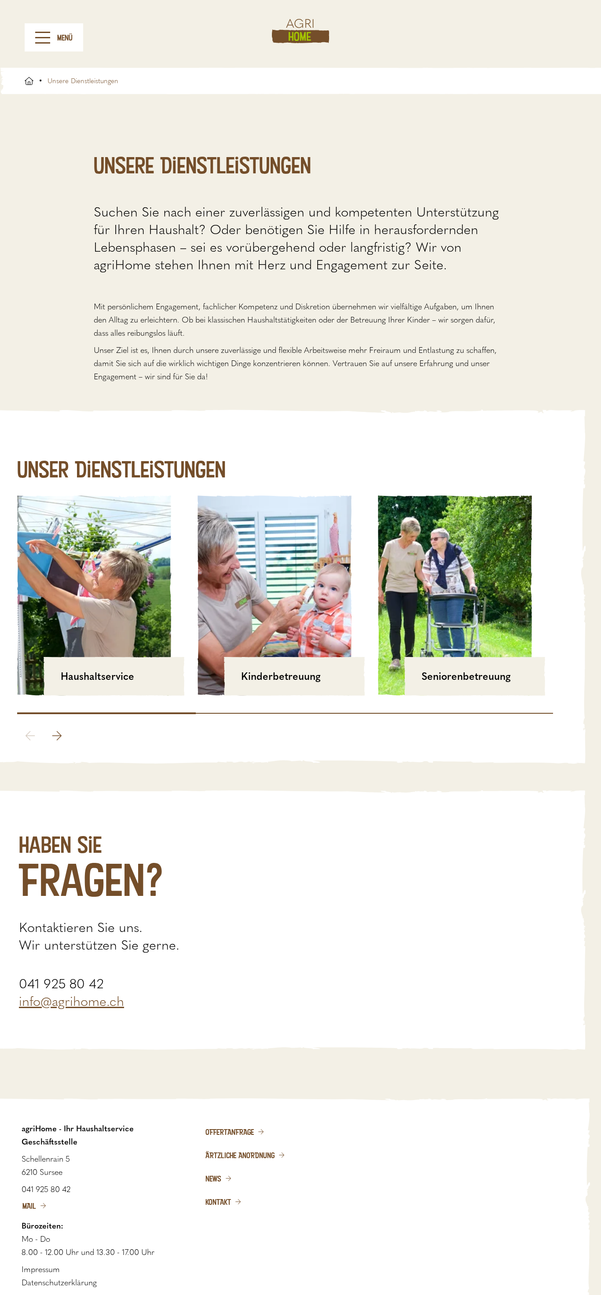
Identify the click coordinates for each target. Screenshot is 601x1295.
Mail (29, 1206)
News (213, 1178)
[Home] (300, 31)
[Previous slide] (30, 736)
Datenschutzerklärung (59, 1283)
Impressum (41, 1269)
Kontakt (218, 1202)
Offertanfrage (229, 1132)
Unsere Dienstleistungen (83, 81)
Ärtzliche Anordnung (240, 1155)
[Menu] (42, 38)
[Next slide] (57, 736)
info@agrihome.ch (71, 1001)
